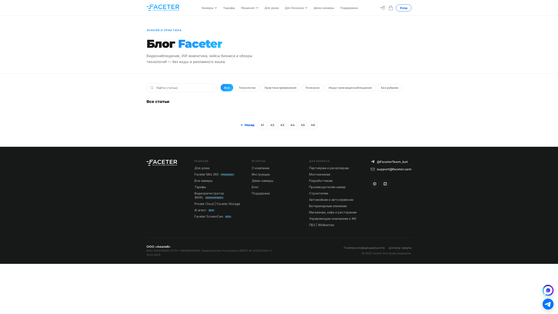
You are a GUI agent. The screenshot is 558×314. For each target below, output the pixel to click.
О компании (260, 168)
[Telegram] (382, 7)
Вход (403, 8)
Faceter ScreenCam (212, 216)
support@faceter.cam (394, 169)
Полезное (313, 87)
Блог (255, 187)
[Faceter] (162, 8)
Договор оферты (400, 247)
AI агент (204, 210)
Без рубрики (389, 87)
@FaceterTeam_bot (392, 162)
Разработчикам (321, 181)
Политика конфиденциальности (364, 247)
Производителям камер (327, 187)
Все (227, 87)
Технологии (247, 87)
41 (262, 125)
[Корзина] (390, 7)
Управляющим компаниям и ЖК (332, 218)
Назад (249, 125)
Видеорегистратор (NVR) (209, 195)
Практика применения (280, 87)
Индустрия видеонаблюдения (350, 87)
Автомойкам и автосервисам (331, 199)
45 (303, 125)
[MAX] (548, 290)
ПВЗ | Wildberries (321, 225)
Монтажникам (319, 174)
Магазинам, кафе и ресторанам (333, 212)
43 (282, 125)
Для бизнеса (294, 8)
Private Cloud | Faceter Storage (217, 204)
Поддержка (349, 8)
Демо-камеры (324, 8)
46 (313, 125)
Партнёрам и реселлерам (329, 168)
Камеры (207, 8)
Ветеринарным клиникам (328, 206)
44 (292, 125)
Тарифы (229, 8)
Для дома (272, 8)
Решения (248, 8)
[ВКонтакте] (385, 184)
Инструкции (261, 174)
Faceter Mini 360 (213, 174)
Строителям (318, 193)
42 (272, 125)
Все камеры (203, 181)
